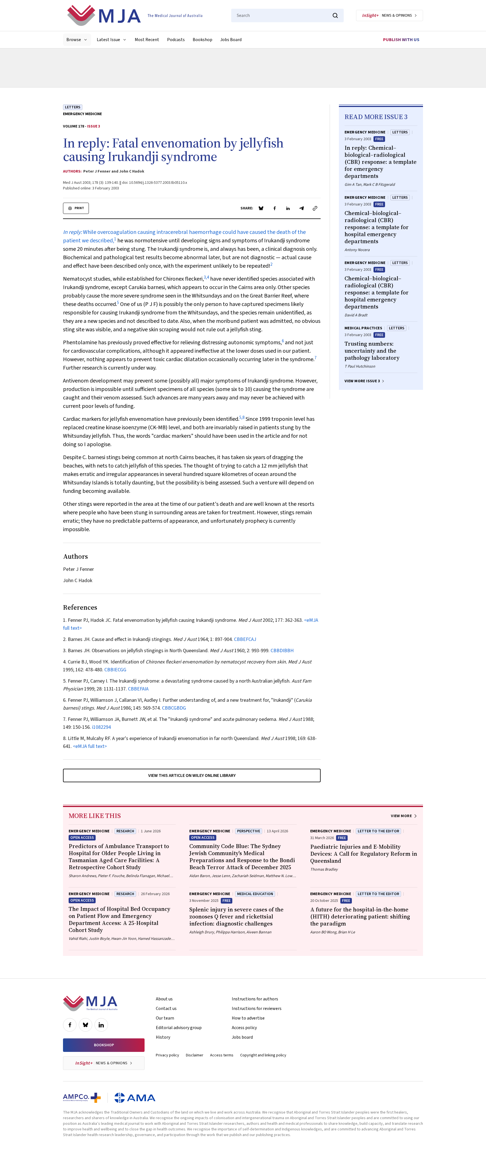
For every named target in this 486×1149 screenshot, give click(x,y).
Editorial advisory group (179, 1028)
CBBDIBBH (282, 650)
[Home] (134, 15)
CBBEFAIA (138, 688)
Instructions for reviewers (257, 1008)
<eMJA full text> (90, 746)
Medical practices (363, 328)
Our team (165, 1018)
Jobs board (242, 1037)
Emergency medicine (82, 114)
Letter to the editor (378, 831)
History (163, 1037)
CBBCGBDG (174, 708)
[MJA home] (90, 1003)
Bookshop (202, 40)
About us (164, 999)
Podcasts (176, 40)
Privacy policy (167, 1055)
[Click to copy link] (315, 208)
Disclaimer (194, 1055)
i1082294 (101, 727)
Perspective (248, 831)
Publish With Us (401, 40)
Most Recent (147, 40)
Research (125, 831)
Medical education (255, 894)
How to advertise (248, 1018)
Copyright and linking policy (263, 1055)
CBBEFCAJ (245, 639)
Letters (72, 107)
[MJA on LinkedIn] (101, 1025)
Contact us (166, 1008)
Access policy (244, 1028)
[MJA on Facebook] (69, 1025)
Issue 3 (93, 126)
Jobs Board (231, 40)
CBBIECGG (115, 669)
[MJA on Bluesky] (85, 1025)
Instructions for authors (255, 999)
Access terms (221, 1055)
